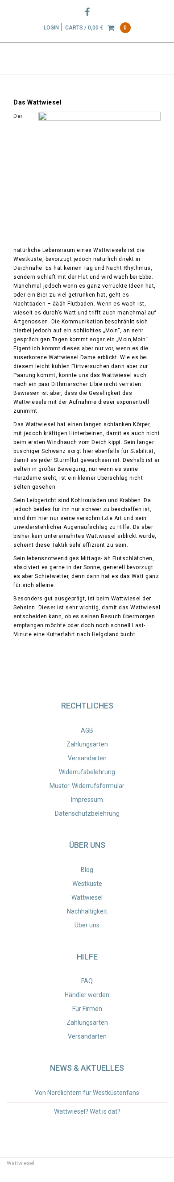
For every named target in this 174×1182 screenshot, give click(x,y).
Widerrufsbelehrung (87, 771)
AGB (87, 730)
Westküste (87, 883)
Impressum (87, 799)
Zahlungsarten (87, 744)
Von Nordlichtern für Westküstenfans (87, 1092)
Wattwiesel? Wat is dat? (87, 1111)
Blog (87, 869)
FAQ (87, 981)
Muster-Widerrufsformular (87, 785)
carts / (96, 28)
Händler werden (87, 994)
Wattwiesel (87, 897)
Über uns (87, 925)
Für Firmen (87, 1008)
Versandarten (87, 758)
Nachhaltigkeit (87, 911)
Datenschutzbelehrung (87, 813)
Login (51, 28)
